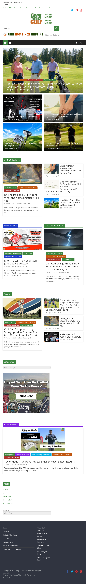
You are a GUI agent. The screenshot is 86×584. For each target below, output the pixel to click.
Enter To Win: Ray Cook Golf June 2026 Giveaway (20, 262)
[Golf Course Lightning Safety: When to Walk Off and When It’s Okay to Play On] (63, 231)
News (5, 528)
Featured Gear (8, 542)
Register (6, 489)
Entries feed (7, 496)
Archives (6, 510)
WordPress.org (8, 503)
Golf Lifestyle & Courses (54, 254)
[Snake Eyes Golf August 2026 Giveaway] (22, 96)
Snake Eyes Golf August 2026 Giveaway (17, 7)
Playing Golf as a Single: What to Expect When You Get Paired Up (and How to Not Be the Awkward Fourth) (44, 85)
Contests (6, 531)
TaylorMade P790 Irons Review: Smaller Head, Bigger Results (39, 461)
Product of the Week (22, 455)
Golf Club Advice (10, 188)
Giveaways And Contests (13, 254)
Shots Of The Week (10, 535)
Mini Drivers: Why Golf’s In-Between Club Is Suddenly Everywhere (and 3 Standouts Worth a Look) (63, 186)
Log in (5, 493)
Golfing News (28, 254)
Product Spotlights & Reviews (41, 455)
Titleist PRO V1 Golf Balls (12, 549)
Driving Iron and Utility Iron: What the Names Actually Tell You (21, 197)
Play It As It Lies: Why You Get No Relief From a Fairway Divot (64, 144)
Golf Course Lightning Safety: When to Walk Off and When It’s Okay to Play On (63, 266)
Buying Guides (9, 322)
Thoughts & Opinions (35, 80)
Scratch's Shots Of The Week (17, 80)
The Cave (6, 539)
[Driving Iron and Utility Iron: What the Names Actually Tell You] (22, 165)
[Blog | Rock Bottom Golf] (5, 42)
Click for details (51, 35)
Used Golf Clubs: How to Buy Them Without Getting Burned (23, 144)
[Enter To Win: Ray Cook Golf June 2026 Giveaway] (22, 231)
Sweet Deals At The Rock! (13, 257)
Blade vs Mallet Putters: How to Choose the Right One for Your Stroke (64, 115)
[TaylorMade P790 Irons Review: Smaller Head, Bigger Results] (43, 429)
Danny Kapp (25, 90)
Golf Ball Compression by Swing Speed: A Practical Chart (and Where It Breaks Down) (22, 332)
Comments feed (8, 500)
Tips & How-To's (49, 80)
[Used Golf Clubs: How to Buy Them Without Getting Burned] (22, 124)
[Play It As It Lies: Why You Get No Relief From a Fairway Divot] (63, 124)
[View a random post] (80, 42)
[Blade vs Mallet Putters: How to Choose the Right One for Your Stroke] (63, 96)
